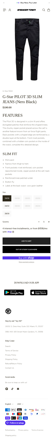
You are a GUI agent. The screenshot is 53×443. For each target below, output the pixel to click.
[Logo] (26, 10)
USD (19, 404)
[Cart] (48, 10)
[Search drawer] (43, 10)
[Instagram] (7, 389)
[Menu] (4, 10)
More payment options (26, 262)
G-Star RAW (8, 91)
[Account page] (9, 10)
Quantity (6, 222)
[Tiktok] (12, 389)
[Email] (18, 389)
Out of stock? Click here (26, 249)
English (8, 404)
